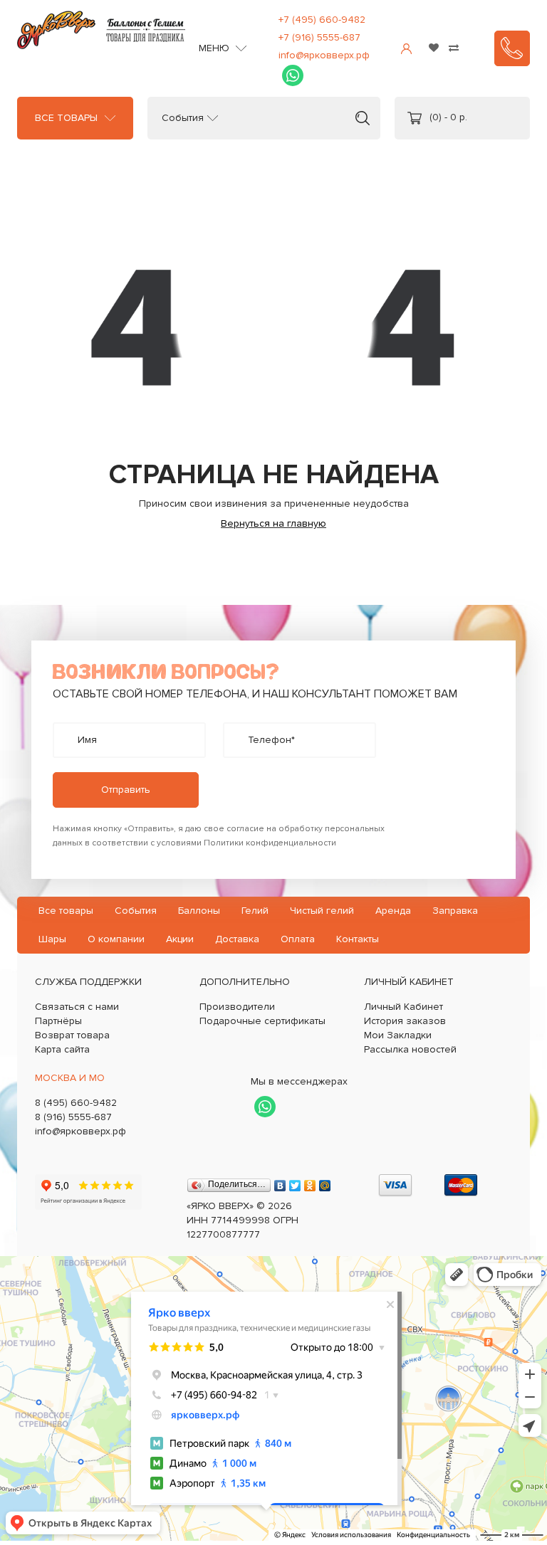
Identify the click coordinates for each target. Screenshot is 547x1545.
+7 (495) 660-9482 (321, 20)
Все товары (66, 118)
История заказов (405, 1021)
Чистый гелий (322, 911)
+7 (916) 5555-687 (319, 37)
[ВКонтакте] (280, 1182)
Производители (237, 1007)
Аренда (393, 911)
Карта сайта (62, 1049)
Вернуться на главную (273, 523)
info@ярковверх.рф (324, 55)
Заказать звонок (512, 48)
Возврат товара (72, 1035)
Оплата (298, 939)
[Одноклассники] (310, 1182)
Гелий (255, 911)
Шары (52, 939)
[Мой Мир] (325, 1182)
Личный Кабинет (403, 1007)
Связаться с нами (77, 1007)
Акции (180, 939)
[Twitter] (295, 1182)
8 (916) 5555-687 (73, 1117)
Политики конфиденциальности (270, 843)
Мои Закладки (398, 1035)
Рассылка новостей (410, 1049)
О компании (116, 939)
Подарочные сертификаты (262, 1021)
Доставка (237, 939)
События (183, 118)
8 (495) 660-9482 (76, 1103)
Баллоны (199, 911)
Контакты (357, 939)
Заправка (455, 911)
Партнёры (58, 1021)
